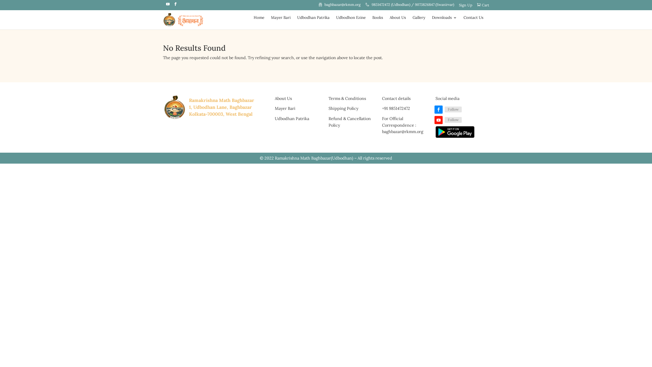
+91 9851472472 (396, 108)
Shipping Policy (343, 108)
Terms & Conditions (347, 98)
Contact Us (473, 18)
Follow (453, 109)
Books (377, 18)
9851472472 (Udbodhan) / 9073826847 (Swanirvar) (413, 5)
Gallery (419, 18)
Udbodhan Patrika (313, 18)
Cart (485, 5)
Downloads (442, 18)
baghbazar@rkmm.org (342, 5)
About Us (398, 18)
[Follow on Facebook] (438, 110)
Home (259, 18)
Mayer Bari (281, 18)
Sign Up (465, 5)
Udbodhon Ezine (351, 18)
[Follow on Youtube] (438, 120)
